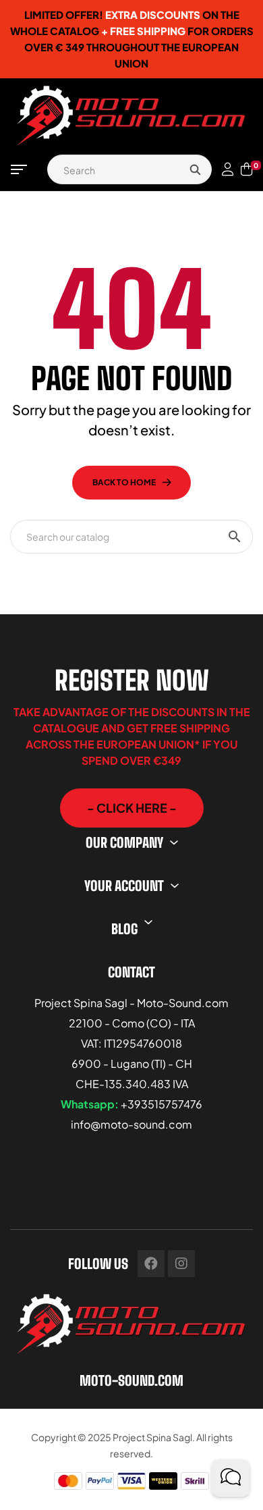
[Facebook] (151, 1263)
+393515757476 (161, 1104)
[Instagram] (181, 1263)
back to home (124, 482)
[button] (132, 808)
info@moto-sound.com (131, 1124)
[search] (195, 169)
